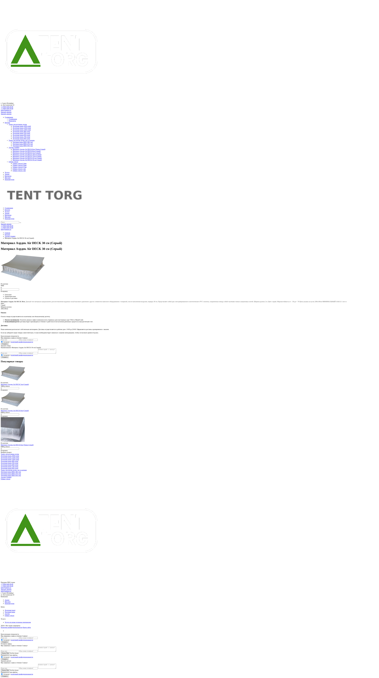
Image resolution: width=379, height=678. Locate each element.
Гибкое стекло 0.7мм (19, 167)
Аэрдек (7, 614)
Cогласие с (18, 342)
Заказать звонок (6, 112)
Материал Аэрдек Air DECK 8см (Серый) (27, 151)
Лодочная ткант (10, 610)
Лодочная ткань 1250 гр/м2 (22, 128)
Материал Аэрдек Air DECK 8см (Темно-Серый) (29, 149)
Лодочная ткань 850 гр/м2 (21, 138)
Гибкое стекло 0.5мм (19, 165)
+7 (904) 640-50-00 (7, 107)
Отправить (5, 344)
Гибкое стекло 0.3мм (19, 163)
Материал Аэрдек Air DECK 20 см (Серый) (27, 158)
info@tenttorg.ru (6, 110)
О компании (9, 117)
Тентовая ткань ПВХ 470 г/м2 (23, 144)
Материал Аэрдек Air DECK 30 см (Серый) (27, 160)
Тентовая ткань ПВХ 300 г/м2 (23, 142)
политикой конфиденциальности (22, 342)
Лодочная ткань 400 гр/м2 (21, 131)
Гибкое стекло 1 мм (19, 169)
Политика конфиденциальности (11, 627)
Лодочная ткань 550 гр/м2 (21, 133)
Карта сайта (27, 627)
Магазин (8, 178)
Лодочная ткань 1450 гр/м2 (22, 130)
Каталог (7, 122)
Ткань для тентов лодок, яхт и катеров (22, 140)
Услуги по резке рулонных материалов (18, 622)
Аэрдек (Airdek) (14, 147)
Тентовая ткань (10, 612)
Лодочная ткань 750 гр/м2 (21, 137)
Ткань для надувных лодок (18, 124)
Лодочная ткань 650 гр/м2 (21, 135)
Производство (9, 179)
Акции (7, 174)
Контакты (8, 176)
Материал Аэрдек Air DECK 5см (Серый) (27, 153)
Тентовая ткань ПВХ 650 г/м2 (23, 146)
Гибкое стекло (13, 162)
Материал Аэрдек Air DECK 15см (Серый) (27, 156)
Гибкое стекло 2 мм (19, 170)
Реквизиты (12, 121)
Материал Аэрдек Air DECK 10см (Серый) (27, 154)
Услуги (7, 172)
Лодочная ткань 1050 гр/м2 (22, 126)
